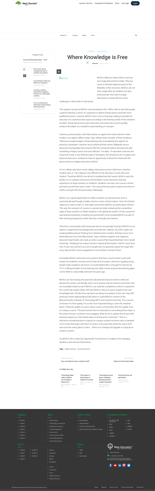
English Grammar (53, 476)
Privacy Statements (127, 487)
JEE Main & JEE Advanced (113, 421)
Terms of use (114, 487)
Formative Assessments (86, 426)
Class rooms (52, 432)
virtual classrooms (83, 349)
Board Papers (82, 420)
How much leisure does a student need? (75, 361)
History (50, 467)
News (84, 35)
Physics (50, 450)
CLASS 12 (21, 438)
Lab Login (125, 3)
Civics (50, 473)
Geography (51, 462)
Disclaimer (140, 487)
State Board (82, 456)
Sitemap (103, 487)
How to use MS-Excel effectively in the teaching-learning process (42, 105)
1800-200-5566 (113, 452)
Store (117, 3)
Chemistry (51, 453)
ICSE (79, 453)
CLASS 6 (21, 420)
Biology (50, 456)
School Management (55, 438)
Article (62, 35)
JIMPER (110, 433)
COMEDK (111, 436)
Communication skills (55, 435)
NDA (127, 420)
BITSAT (128, 429)
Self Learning (52, 420)
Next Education (66, 384)
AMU (127, 423)
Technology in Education (56, 423)
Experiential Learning (55, 426)
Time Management (54, 429)
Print (93, 35)
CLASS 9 (21, 429)
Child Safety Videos (54, 441)
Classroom (91, 51)
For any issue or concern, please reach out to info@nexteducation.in (119, 459)
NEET (110, 424)
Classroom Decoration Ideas (124, 361)
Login (135, 3)
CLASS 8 (21, 426)
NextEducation (102, 51)
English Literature (53, 479)
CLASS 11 (21, 435)
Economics (51, 470)
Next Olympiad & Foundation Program (90, 429)
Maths (50, 459)
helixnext (95, 63)
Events (75, 35)
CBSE (80, 450)
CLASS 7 (21, 423)
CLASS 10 (21, 432)
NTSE (110, 430)
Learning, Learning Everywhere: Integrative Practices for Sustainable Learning (42, 93)
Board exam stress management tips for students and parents (41, 71)
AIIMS (110, 427)
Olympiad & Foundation (104, 3)
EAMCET (129, 426)
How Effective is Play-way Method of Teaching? (42, 82)
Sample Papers (83, 423)
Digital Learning (70, 349)
